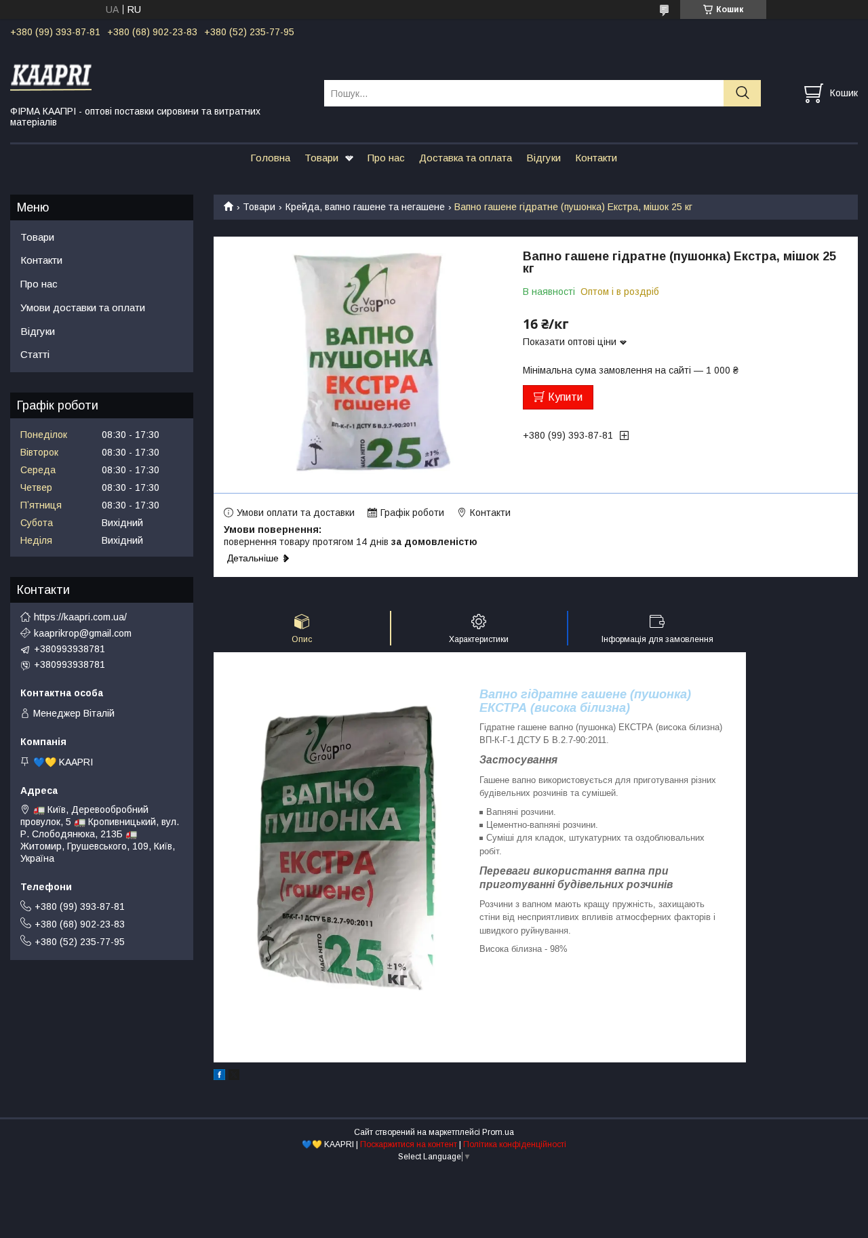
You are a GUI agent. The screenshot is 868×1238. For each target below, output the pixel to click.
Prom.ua (498, 1132)
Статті (35, 354)
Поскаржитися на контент (408, 1144)
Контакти (596, 157)
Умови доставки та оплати (82, 307)
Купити (565, 397)
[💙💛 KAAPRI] (158, 75)
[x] (234, 1076)
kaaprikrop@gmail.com (83, 633)
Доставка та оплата (465, 157)
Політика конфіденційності (514, 1144)
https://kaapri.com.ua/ (80, 617)
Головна (270, 157)
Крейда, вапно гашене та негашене (365, 206)
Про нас (386, 157)
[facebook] (219, 1076)
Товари (321, 157)
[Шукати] (742, 93)
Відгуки (543, 157)
